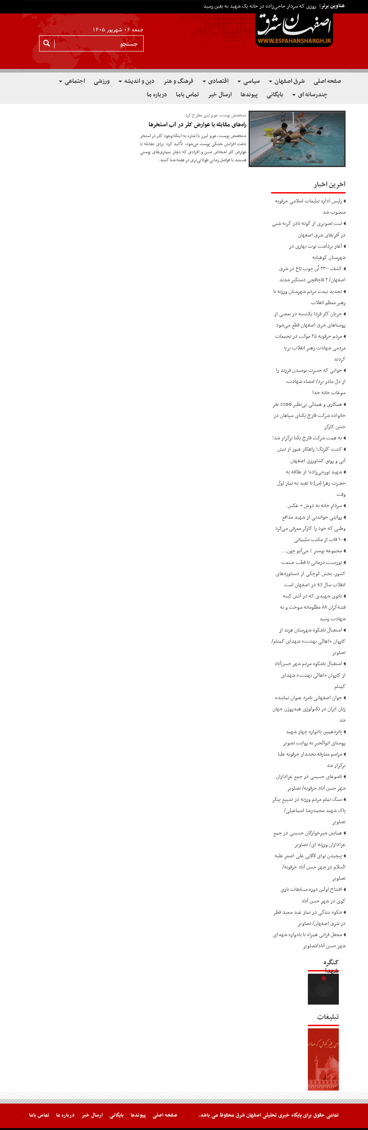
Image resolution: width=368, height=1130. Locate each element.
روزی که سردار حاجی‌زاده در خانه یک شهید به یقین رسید (259, 6)
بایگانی (275, 95)
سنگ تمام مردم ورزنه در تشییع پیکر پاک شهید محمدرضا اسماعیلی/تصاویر (309, 810)
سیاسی (251, 81)
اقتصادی (217, 81)
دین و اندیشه (138, 81)
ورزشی (102, 81)
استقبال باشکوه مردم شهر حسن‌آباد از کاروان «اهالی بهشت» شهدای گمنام (310, 675)
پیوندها (249, 95)
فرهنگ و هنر (178, 81)
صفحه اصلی (327, 81)
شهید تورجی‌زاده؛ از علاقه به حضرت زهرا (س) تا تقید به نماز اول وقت (311, 483)
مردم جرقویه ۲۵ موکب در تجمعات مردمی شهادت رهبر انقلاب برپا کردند (310, 347)
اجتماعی (74, 81)
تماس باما (187, 95)
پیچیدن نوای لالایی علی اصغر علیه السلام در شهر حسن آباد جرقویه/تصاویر (310, 867)
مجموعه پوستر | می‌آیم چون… (312, 550)
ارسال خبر (220, 95)
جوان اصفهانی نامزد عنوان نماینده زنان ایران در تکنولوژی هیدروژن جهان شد (309, 709)
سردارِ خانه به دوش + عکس (315, 505)
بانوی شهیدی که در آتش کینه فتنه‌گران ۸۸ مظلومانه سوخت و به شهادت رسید (313, 607)
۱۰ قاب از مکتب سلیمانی (318, 539)
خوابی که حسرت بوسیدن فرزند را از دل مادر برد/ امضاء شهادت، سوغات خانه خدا (311, 381)
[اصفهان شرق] (184, 36)
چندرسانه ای (312, 95)
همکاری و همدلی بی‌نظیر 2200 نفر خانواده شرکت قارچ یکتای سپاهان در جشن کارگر (309, 415)
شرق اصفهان (289, 81)
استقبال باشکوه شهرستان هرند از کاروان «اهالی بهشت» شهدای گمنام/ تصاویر (309, 641)
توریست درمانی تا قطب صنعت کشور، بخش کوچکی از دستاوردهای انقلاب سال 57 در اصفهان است (311, 573)
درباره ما (157, 95)
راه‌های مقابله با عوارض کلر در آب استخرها (197, 125)
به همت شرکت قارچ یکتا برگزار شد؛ (307, 438)
